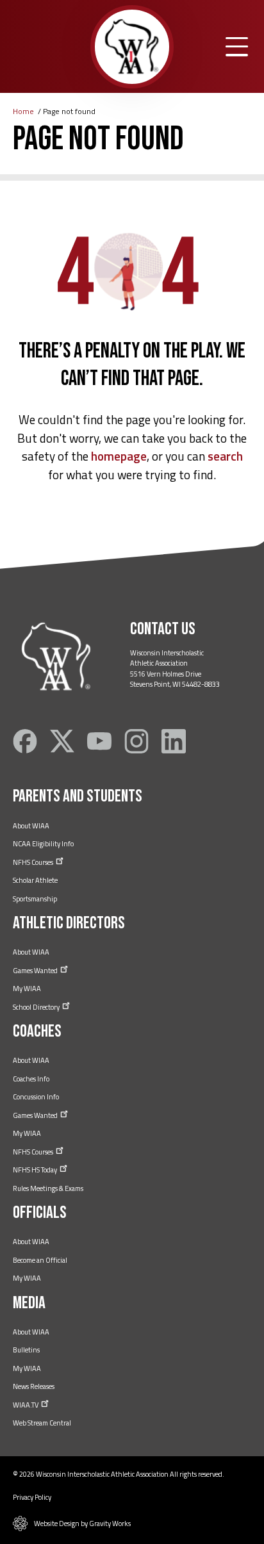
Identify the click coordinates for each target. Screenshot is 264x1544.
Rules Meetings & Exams (48, 1188)
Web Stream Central (42, 1423)
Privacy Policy (32, 1497)
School (37, 1007)
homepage (119, 456)
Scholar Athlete (35, 880)
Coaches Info (31, 1079)
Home (23, 111)
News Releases (33, 1386)
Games (36, 970)
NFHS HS (35, 1170)
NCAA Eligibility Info (43, 844)
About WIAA (31, 826)
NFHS (33, 862)
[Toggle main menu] (236, 47)
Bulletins (26, 1350)
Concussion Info (36, 1097)
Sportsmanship (35, 899)
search (225, 456)
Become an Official (40, 1260)
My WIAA (27, 988)
